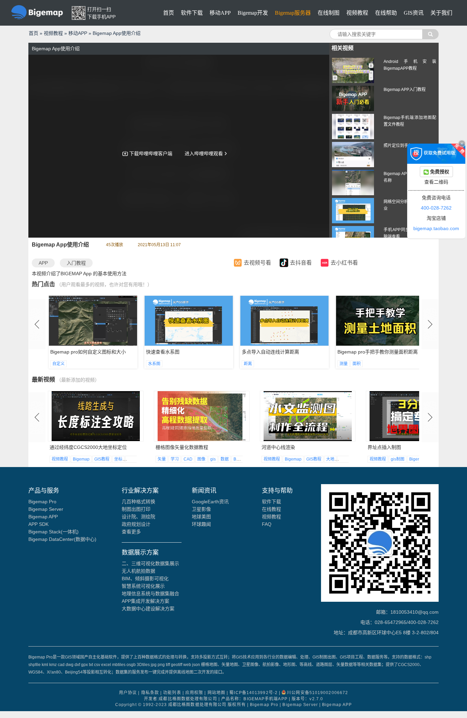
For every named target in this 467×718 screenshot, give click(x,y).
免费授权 (439, 171)
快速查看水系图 (162, 352)
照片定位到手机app (401, 145)
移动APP (220, 13)
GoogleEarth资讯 (210, 501)
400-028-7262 (436, 208)
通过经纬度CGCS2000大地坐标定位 (88, 447)
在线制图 (328, 13)
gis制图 (397, 459)
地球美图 (201, 516)
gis (213, 459)
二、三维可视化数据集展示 (150, 563)
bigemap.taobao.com (436, 228)
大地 (131, 459)
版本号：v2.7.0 (307, 698)
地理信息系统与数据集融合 (150, 593)
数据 (225, 459)
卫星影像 (201, 509)
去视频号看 (257, 263)
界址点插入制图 (384, 447)
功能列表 (172, 693)
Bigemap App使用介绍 (117, 33)
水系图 (154, 363)
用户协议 (128, 693)
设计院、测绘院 (138, 516)
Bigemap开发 (253, 13)
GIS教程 (101, 459)
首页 (168, 13)
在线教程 (271, 509)
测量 (343, 363)
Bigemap (81, 459)
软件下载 (192, 13)
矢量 (162, 459)
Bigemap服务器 (293, 13)
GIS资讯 (414, 13)
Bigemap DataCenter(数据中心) (62, 539)
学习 (175, 459)
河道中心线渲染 (278, 447)
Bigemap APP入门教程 (405, 89)
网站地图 (216, 693)
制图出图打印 (136, 509)
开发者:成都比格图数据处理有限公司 (180, 698)
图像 (201, 459)
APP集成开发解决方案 (145, 601)
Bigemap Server (45, 509)
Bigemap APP (43, 516)
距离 (248, 363)
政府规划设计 (136, 524)
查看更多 (131, 531)
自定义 (58, 363)
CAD (188, 459)
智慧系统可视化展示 (143, 586)
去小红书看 (344, 263)
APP (43, 263)
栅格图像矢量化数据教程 (182, 447)
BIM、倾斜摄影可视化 (145, 578)
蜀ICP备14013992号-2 (253, 693)
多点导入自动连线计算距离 (270, 352)
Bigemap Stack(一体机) (53, 531)
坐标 (118, 459)
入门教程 (76, 263)
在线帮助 (386, 13)
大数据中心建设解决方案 (148, 608)
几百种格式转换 (138, 501)
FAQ (266, 524)
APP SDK (38, 524)
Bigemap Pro (42, 501)
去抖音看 (301, 263)
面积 (356, 363)
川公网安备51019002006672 (317, 693)
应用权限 (194, 693)
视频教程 (357, 13)
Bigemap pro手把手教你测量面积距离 (377, 352)
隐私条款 (150, 693)
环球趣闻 (201, 524)
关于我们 (441, 13)
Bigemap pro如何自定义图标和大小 (88, 352)
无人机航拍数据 (138, 571)
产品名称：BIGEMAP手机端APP (254, 698)
